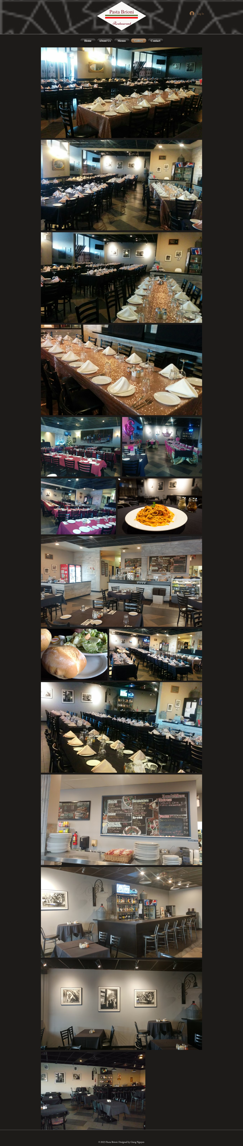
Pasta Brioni (121, 11)
